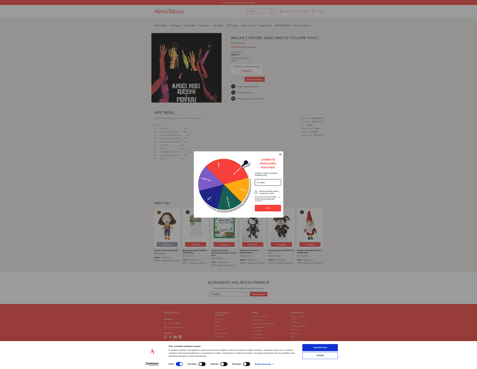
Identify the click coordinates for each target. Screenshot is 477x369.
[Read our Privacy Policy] (279, 196)
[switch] (202, 364)
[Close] (280, 154)
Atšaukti (320, 355)
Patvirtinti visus (320, 347)
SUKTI (268, 208)
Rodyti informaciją (263, 364)
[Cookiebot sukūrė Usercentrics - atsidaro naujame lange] (152, 364)
